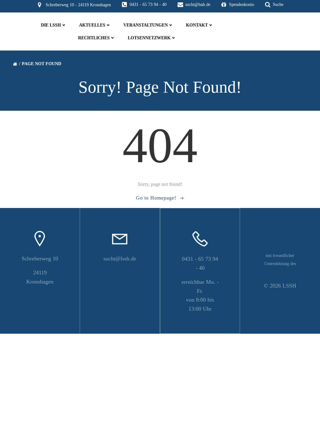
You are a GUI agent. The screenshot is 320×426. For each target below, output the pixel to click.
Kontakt (197, 25)
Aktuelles (92, 25)
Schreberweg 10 (40, 258)
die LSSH (51, 25)
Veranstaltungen (145, 25)
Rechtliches (94, 38)
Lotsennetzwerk (149, 38)
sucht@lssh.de (119, 258)
